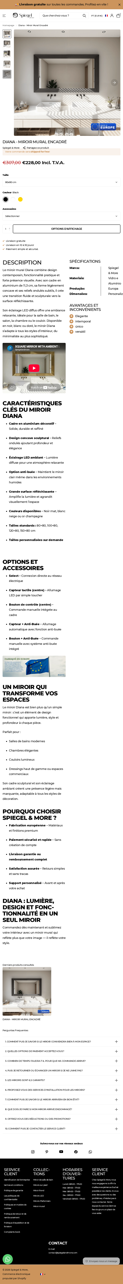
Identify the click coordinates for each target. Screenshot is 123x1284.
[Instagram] (32, 1151)
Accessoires (9, 209)
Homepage (8, 25)
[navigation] (7, 33)
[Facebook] (76, 1151)
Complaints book (12, 1232)
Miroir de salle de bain (43, 1180)
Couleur (11, 192)
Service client (12, 1171)
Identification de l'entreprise (17, 1180)
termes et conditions (13, 1185)
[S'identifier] (112, 15)
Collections (41, 1171)
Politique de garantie (13, 1190)
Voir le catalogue (4, 15)
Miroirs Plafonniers (41, 1201)
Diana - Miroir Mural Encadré (21, 1019)
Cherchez (84, 15)
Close (119, 4)
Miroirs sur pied (40, 1185)
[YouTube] (61, 1151)
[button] (114, 82)
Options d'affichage (66, 228)
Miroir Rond (38, 1190)
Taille (5, 175)
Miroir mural (39, 1206)
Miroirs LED (38, 1196)
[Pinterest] (46, 1151)
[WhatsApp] (90, 1151)
